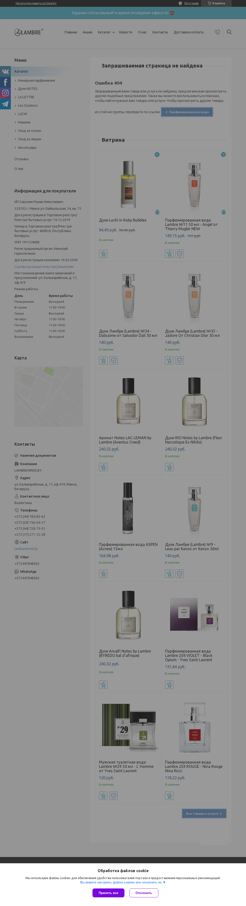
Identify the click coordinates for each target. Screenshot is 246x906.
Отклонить (143, 893)
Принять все (108, 893)
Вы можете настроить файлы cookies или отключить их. (121, 882)
